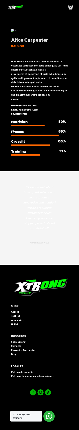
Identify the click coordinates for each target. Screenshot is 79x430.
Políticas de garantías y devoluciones (32, 376)
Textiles (15, 316)
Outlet (14, 324)
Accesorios (17, 320)
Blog (13, 354)
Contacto (16, 346)
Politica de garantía (22, 372)
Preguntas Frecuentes (23, 350)
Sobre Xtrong (18, 342)
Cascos (15, 312)
